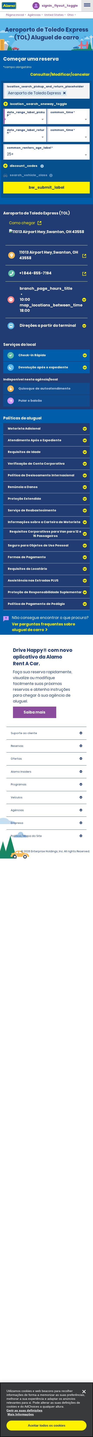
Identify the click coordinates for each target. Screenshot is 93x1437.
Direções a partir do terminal (48, 325)
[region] (46, 1409)
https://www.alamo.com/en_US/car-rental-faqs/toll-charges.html (43, 847)
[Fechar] (84, 1391)
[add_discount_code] (5, 166)
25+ (10, 154)
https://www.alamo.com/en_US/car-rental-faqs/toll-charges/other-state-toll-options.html (43, 795)
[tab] (46, 355)
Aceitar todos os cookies (46, 1425)
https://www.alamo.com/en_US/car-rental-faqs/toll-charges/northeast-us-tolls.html (43, 684)
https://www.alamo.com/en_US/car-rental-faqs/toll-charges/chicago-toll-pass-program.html (43, 709)
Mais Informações (21, 1414)
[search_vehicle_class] (51, 175)
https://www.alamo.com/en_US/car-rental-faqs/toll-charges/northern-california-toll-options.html (44, 740)
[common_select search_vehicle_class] (5, 175)
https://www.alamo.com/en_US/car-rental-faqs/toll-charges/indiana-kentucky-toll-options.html (43, 824)
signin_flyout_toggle (60, 5)
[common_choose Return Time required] (68, 134)
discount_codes (23, 166)
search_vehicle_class (28, 175)
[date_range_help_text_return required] (24, 134)
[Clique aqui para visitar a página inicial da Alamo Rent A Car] (8, 5)
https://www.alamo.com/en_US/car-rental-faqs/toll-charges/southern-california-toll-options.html (44, 768)
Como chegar (22, 223)
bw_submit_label (46, 187)
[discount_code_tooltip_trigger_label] (42, 166)
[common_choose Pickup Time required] (68, 116)
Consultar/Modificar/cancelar (60, 74)
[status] (37, 93)
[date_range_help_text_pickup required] (24, 116)
